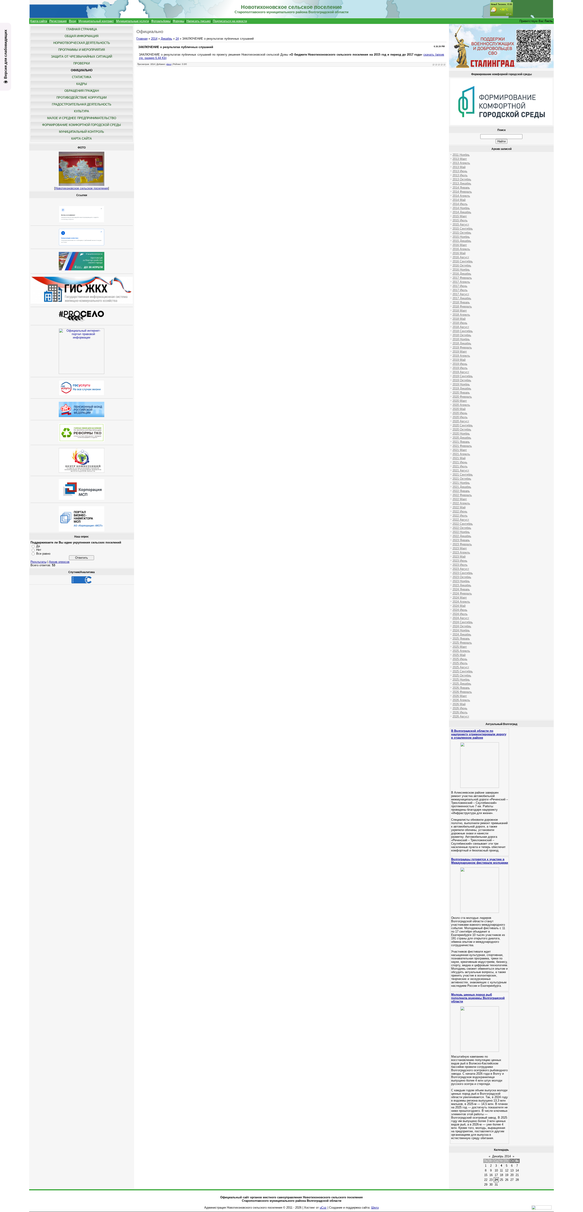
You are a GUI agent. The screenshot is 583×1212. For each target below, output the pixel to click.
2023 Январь (461, 540)
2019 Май (459, 359)
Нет (38, 549)
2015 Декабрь (462, 241)
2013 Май (459, 167)
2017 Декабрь (462, 298)
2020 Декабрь (462, 437)
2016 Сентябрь (463, 261)
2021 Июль (460, 466)
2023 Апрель (461, 552)
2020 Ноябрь (461, 433)
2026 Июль (460, 712)
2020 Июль (460, 417)
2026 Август (461, 716)
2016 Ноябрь (461, 269)
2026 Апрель (461, 700)
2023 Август (461, 569)
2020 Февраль (462, 396)
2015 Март (460, 216)
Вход (72, 21)
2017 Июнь (460, 286)
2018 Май (459, 318)
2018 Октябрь (462, 335)
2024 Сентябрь (463, 622)
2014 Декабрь (462, 212)
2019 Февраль (462, 347)
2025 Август (461, 667)
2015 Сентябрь (463, 228)
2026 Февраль (462, 692)
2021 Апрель (461, 454)
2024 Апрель (461, 601)
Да (38, 546)
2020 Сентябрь (463, 425)
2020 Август (461, 421)
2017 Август (461, 294)
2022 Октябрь (462, 528)
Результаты (38, 562)
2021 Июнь (460, 462)
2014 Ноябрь (461, 208)
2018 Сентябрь (463, 331)
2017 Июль (460, 290)
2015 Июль (460, 220)
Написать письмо (198, 21)
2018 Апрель (461, 314)
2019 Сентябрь (463, 376)
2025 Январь (461, 638)
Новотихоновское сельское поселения (81, 188)
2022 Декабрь (462, 536)
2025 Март (460, 646)
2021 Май (459, 458)
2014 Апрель (461, 195)
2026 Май (459, 704)
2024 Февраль (462, 593)
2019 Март (460, 351)
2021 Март (460, 450)
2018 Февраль (462, 306)
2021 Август (461, 470)
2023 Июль (460, 564)
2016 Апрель (461, 249)
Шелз (375, 1207)
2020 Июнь (460, 413)
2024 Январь (461, 589)
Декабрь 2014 (501, 1156)
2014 (154, 38)
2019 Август (461, 372)
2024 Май (459, 605)
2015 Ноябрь (461, 236)
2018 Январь (461, 302)
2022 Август (461, 519)
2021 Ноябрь (461, 482)
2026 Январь (461, 687)
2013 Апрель (461, 163)
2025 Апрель (461, 651)
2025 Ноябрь (461, 679)
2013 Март (460, 159)
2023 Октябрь (462, 577)
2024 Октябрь (462, 626)
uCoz (323, 1207)
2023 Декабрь (462, 585)
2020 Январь (461, 392)
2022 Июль (460, 515)
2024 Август (461, 618)
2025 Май (459, 655)
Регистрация (57, 21)
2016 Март (460, 245)
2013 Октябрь (462, 179)
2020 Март (460, 400)
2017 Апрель (461, 282)
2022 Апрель (461, 503)
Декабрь (166, 38)
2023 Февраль (462, 544)
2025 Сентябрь (463, 671)
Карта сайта (38, 21)
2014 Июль (460, 204)
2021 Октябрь (462, 478)
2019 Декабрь (462, 388)
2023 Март (460, 548)
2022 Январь (461, 491)
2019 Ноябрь (461, 384)
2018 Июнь (460, 323)
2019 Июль (460, 368)
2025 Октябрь (462, 675)
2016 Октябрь (462, 265)
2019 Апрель (461, 355)
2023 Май (459, 556)
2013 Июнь (460, 171)
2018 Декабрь (462, 343)
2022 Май (459, 507)
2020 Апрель (461, 405)
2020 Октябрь (462, 429)
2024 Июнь (460, 610)
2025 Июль (460, 663)
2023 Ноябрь (461, 581)
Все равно (43, 553)
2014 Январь (461, 187)
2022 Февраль (462, 495)
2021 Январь (461, 441)
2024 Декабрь (462, 634)
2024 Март (460, 597)
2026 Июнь (460, 708)
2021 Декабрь (462, 487)
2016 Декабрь (462, 273)
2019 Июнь (460, 364)
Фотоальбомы (160, 21)
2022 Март (460, 499)
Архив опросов (59, 562)
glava (168, 64)
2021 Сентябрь (463, 474)
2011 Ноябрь (461, 154)
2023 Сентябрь (463, 573)
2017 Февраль (462, 277)
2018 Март (460, 310)
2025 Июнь (460, 659)
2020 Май (459, 409)
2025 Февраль (462, 642)
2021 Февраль (462, 446)
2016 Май (459, 253)
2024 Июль (460, 614)
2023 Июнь (460, 560)
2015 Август (461, 224)
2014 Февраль (462, 191)
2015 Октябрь (462, 232)
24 (177, 38)
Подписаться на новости (230, 21)
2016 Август (461, 257)
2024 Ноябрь (461, 630)
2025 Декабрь (462, 683)
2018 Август (461, 327)
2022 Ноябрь (461, 532)
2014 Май (459, 200)
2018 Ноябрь (461, 339)
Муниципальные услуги (132, 21)
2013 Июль (460, 175)
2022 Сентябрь (463, 523)
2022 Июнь (460, 511)
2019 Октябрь (462, 380)
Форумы (178, 21)
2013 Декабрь (462, 183)
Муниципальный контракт (96, 21)
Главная (142, 38)
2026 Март (460, 696)
